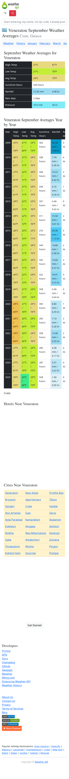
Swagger (7, 670)
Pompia (54, 553)
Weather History (12, 685)
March (57, 43)
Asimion (54, 526)
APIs (4, 654)
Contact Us (8, 701)
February (44, 43)
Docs (5, 658)
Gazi (28, 513)
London (24, 752)
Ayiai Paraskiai (13, 519)
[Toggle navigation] (65, 5)
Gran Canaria (41, 746)
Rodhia (9, 533)
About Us (7, 697)
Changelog (8, 662)
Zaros (52, 513)
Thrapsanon (12, 546)
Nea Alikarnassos (35, 533)
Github (6, 666)
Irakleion (10, 526)
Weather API (41, 761)
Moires (29, 546)
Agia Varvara (33, 499)
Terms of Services (12, 708)
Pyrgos (53, 546)
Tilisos (53, 499)
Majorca (6, 749)
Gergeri (9, 506)
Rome (5, 752)
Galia (8, 539)
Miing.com (8, 677)
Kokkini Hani (12, 553)
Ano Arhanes (13, 513)
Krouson (10, 499)
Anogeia (30, 526)
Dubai (14, 752)
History (20, 43)
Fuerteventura (34, 749)
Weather (8, 43)
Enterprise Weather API (16, 681)
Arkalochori (32, 539)
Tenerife (55, 746)
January (32, 43)
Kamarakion (32, 519)
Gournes (30, 553)
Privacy (6, 705)
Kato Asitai (31, 493)
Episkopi (54, 533)
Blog (4, 712)
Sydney (34, 752)
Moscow (44, 752)
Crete (28, 506)
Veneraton (11, 493)
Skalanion (55, 519)
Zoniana (54, 539)
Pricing (6, 651)
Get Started (35, 625)
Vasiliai (53, 506)
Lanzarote (18, 749)
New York (57, 749)
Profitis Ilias (56, 493)
